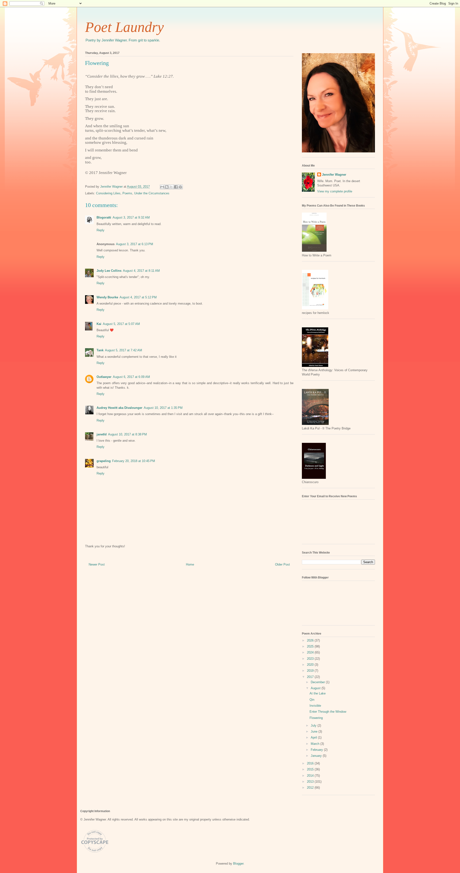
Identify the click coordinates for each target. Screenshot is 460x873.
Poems (127, 193)
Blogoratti (104, 217)
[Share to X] (171, 187)
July (314, 725)
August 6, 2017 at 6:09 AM (131, 377)
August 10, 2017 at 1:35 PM (163, 408)
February (317, 750)
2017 (311, 677)
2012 (311, 787)
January (317, 755)
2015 (311, 769)
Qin (312, 699)
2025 (311, 646)
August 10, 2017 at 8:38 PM (127, 434)
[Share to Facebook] (175, 187)
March (315, 744)
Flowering (316, 718)
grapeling (104, 461)
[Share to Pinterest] (180, 187)
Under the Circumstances (151, 193)
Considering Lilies (108, 193)
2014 (311, 775)
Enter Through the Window (328, 711)
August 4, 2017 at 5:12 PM (138, 297)
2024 (311, 652)
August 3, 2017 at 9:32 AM (131, 217)
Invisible (315, 705)
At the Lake (318, 693)
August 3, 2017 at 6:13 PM (134, 244)
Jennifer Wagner (334, 174)
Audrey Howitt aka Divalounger (119, 408)
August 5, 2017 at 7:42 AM (123, 350)
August (316, 688)
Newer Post (97, 564)
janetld (102, 434)
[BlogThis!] (166, 187)
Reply (100, 230)
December (318, 682)
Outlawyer (104, 377)
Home (190, 564)
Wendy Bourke (107, 297)
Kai (99, 324)
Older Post (282, 564)
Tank (100, 350)
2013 (311, 781)
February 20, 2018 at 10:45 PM (133, 461)
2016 (311, 763)
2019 (311, 670)
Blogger (238, 863)
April (314, 737)
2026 (311, 640)
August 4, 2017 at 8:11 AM (141, 270)
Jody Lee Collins (109, 270)
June (314, 731)
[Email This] (162, 187)
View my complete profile (334, 191)
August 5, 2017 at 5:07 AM (121, 324)
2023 (311, 658)
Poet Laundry (124, 27)
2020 (311, 664)
